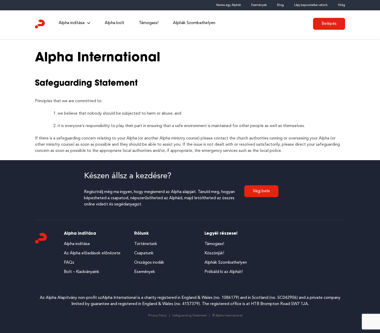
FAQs (69, 263)
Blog (280, 5)
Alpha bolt (114, 23)
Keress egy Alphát (228, 5)
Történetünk (145, 244)
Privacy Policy (157, 315)
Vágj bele (261, 191)
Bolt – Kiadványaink (81, 272)
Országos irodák (149, 263)
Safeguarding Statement (189, 315)
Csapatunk (144, 253)
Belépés (329, 24)
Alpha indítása (72, 23)
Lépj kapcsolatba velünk (311, 5)
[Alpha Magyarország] (40, 25)
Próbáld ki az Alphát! (223, 272)
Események (259, 5)
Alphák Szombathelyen (194, 23)
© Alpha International (227, 315)
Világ (341, 5)
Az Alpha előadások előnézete (92, 253)
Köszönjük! (214, 253)
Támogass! (148, 23)
